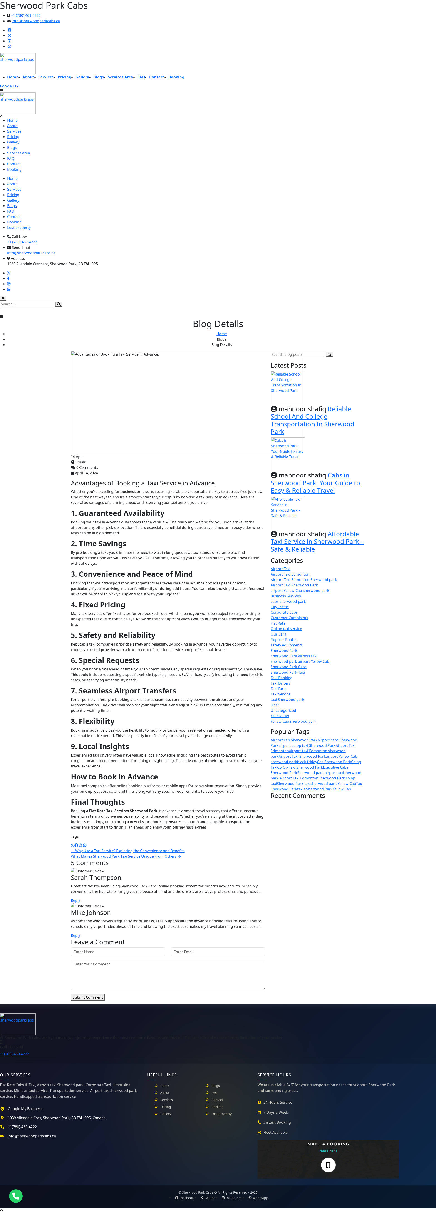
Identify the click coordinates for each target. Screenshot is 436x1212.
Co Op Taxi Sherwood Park (300, 767)
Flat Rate (278, 623)
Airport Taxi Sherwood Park (294, 585)
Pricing (65, 76)
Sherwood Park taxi (293, 783)
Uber (275, 704)
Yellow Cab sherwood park (293, 721)
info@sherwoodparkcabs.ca (36, 20)
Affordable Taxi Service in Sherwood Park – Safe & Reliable (317, 541)
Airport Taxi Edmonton (290, 574)
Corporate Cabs (284, 612)
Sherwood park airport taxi (320, 772)
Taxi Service (280, 694)
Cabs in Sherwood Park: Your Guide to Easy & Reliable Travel (315, 483)
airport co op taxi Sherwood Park (307, 745)
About (28, 76)
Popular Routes (284, 639)
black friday (307, 761)
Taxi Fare (278, 688)
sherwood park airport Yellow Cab (300, 661)
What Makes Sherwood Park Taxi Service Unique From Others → (126, 856)
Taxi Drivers (281, 683)
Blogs (98, 76)
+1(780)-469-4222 (14, 1053)
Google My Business (25, 1108)
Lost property (19, 227)
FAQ (141, 76)
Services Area (120, 76)
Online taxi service (286, 628)
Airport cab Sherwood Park (294, 739)
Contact (156, 76)
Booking (176, 76)
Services (46, 76)
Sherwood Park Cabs (289, 666)
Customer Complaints (289, 617)
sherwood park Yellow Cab (333, 783)
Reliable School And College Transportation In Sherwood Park (312, 420)
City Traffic (280, 606)
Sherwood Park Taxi (288, 672)
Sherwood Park (284, 650)
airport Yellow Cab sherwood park (300, 590)
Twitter (209, 1198)
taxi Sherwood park (287, 699)
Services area (18, 153)
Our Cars (278, 634)
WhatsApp (260, 1198)
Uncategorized (283, 710)
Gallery (82, 76)
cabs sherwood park (288, 601)
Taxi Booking (281, 677)
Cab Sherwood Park (334, 761)
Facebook (186, 1198)
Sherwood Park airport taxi (294, 655)
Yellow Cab (280, 715)
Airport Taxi (280, 568)
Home (12, 76)
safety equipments (287, 645)
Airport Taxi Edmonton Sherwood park (304, 579)
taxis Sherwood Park (315, 789)
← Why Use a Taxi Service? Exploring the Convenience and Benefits (128, 850)
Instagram (234, 1198)
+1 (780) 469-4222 (26, 15)
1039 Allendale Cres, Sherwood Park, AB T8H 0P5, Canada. (57, 1117)
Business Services (286, 596)
